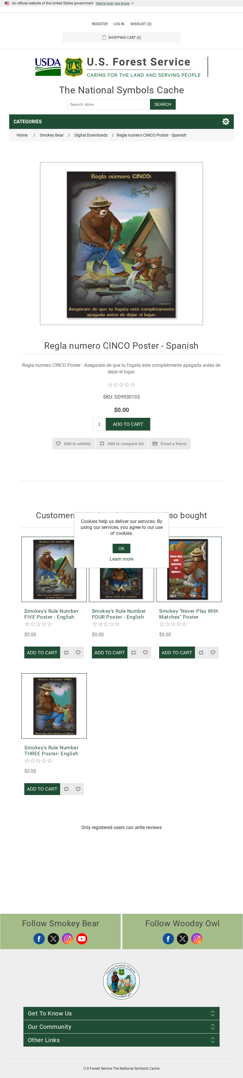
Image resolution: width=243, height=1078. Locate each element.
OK (121, 548)
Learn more (121, 559)
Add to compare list (126, 443)
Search (162, 104)
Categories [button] (28, 121)
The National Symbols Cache (121, 90)
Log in (118, 24)
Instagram (67, 938)
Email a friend (173, 443)
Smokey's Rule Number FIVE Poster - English (51, 614)
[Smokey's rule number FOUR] (121, 569)
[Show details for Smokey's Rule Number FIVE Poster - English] (54, 569)
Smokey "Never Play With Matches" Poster (188, 614)
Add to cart (128, 424)
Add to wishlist (77, 443)
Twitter (53, 938)
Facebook (39, 938)
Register (100, 24)
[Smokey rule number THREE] (54, 706)
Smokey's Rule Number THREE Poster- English (51, 750)
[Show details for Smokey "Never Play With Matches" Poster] (189, 569)
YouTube (81, 938)
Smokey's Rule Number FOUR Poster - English (119, 614)
